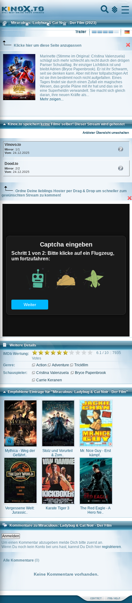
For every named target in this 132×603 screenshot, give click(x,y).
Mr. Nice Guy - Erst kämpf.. (95, 453)
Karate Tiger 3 (57, 508)
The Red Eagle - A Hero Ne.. (95, 510)
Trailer (80, 32)
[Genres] (114, 10)
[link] (66, 10)
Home (43, 10)
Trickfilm (81, 365)
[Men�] (125, 10)
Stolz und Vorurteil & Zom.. (57, 453)
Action (41, 365)
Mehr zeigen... (52, 99)
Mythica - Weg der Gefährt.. (20, 453)
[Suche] (104, 9)
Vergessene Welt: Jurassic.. (19, 510)
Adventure (60, 365)
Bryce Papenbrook (90, 373)
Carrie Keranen (49, 380)
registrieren (111, 547)
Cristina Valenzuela (52, 373)
